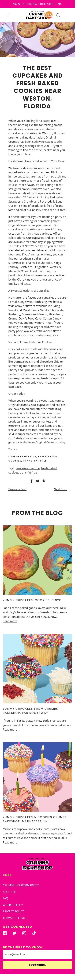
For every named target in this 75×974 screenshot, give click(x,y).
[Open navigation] (7, 15)
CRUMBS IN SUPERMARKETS (21, 885)
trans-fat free (28, 472)
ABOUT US (9, 892)
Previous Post (17, 489)
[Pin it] (43, 481)
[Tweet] (37, 481)
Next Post (60, 489)
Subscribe (37, 965)
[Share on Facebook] (31, 481)
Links (7, 875)
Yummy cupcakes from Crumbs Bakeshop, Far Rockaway (30, 711)
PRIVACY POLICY (13, 911)
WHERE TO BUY (13, 905)
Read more (10, 621)
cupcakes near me (28, 468)
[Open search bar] (58, 15)
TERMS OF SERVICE (15, 918)
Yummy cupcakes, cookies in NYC (32, 600)
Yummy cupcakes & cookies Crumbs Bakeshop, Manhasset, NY (35, 819)
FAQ (5, 898)
